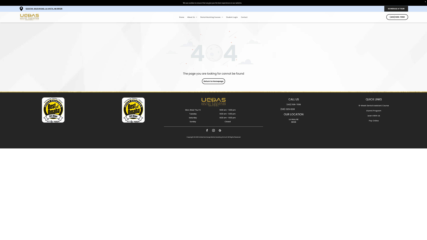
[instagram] (213, 130)
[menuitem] (182, 17)
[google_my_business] (220, 130)
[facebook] (207, 130)
